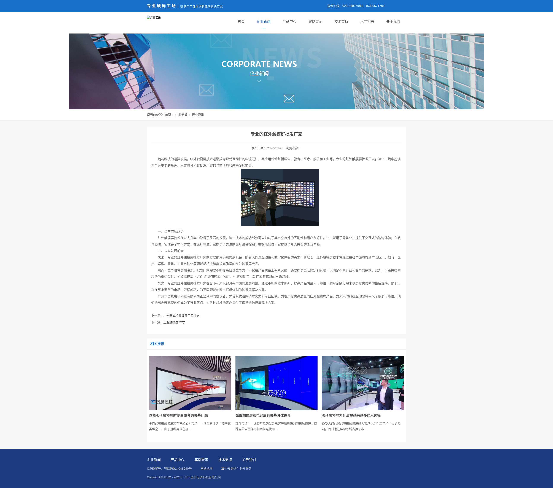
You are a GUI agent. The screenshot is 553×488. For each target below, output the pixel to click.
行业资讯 (198, 114)
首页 (241, 21)
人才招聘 (367, 21)
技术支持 (341, 21)
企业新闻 (263, 21)
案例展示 (315, 21)
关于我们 (393, 21)
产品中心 (289, 21)
